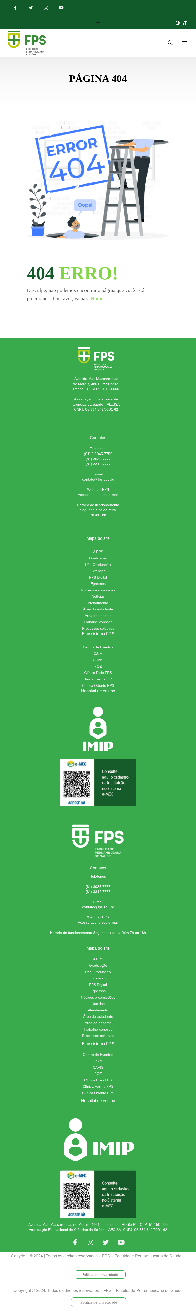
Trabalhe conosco (98, 622)
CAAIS (98, 1067)
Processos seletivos (98, 628)
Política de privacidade (100, 1274)
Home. (98, 298)
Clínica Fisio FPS (98, 673)
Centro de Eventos (98, 647)
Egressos (98, 584)
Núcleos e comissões (98, 590)
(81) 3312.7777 (98, 892)
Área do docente (98, 616)
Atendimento (98, 603)
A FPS (98, 552)
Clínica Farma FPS (98, 679)
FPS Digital (98, 577)
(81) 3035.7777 (98, 887)
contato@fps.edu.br (98, 907)
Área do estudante (98, 609)
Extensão (98, 571)
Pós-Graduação (98, 564)
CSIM (98, 654)
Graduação (98, 558)
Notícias (98, 596)
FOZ (98, 666)
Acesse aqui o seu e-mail (98, 495)
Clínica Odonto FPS (98, 685)
